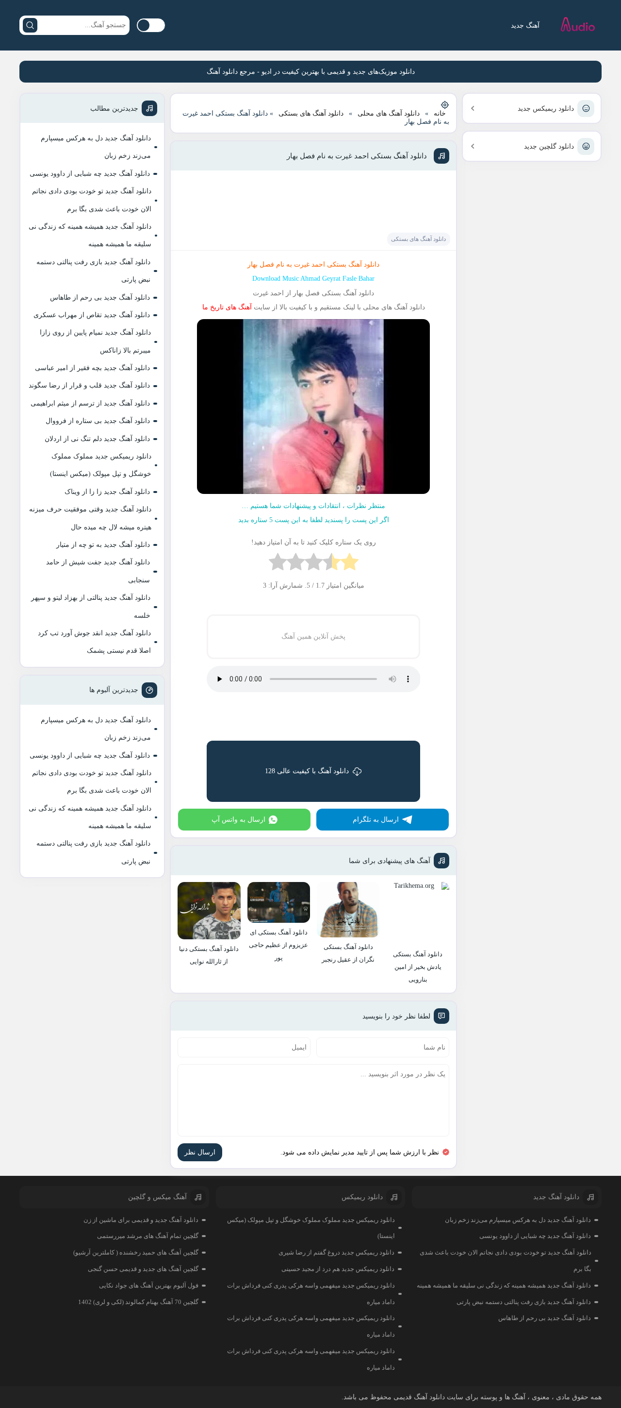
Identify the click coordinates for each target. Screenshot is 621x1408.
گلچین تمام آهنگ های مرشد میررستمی (147, 1235)
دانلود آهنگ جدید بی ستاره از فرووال (98, 420)
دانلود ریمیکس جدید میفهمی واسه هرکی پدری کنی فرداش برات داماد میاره (311, 1294)
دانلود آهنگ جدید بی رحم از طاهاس (100, 297)
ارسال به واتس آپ (238, 819)
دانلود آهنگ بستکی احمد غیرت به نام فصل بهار (357, 156)
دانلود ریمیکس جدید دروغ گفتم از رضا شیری (336, 1252)
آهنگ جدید (525, 25)
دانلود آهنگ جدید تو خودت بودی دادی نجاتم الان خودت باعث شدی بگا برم (91, 199)
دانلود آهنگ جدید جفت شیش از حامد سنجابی (98, 571)
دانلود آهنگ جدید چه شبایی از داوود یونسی (90, 173)
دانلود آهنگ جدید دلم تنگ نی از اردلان (97, 438)
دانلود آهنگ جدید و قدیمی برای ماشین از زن (140, 1219)
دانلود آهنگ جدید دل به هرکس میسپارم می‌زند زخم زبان (96, 147)
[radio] (350, 564)
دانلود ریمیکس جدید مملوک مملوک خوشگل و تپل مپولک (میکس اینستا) (100, 465)
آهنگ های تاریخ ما (227, 307)
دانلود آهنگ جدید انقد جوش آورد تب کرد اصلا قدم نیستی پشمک (94, 641)
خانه (440, 113)
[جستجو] (30, 25)
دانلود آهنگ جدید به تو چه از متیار (103, 544)
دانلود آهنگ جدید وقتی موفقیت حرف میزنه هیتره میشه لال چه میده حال (90, 518)
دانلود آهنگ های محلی (389, 113)
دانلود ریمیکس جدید (546, 108)
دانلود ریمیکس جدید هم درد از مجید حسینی (337, 1268)
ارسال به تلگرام (376, 819)
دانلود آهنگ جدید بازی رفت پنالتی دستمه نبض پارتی (93, 270)
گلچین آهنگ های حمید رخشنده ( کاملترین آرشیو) (135, 1252)
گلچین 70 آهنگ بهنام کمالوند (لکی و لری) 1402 (138, 1302)
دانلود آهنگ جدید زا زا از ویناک (107, 491)
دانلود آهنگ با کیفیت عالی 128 (307, 771)
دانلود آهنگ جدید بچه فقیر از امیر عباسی (92, 368)
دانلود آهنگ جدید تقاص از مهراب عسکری (91, 315)
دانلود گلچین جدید (549, 146)
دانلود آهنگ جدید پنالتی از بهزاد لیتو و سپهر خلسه (90, 606)
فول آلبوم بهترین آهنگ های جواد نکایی (148, 1285)
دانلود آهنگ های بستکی (310, 113)
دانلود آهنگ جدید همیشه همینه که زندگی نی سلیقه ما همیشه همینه (90, 235)
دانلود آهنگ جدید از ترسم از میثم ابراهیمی (90, 403)
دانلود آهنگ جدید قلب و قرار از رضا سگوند (89, 385)
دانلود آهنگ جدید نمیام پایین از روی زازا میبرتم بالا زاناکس (95, 341)
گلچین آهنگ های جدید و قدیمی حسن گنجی (143, 1268)
